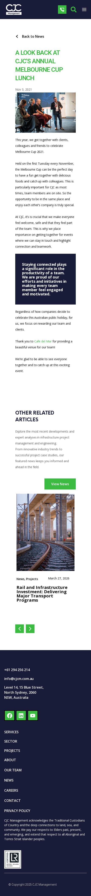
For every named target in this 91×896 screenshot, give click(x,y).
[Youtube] (33, 715)
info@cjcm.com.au (19, 678)
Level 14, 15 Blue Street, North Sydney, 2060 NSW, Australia (24, 692)
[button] (19, 628)
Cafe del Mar (43, 341)
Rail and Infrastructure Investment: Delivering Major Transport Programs (43, 593)
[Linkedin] (21, 715)
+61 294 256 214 (17, 669)
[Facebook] (9, 715)
